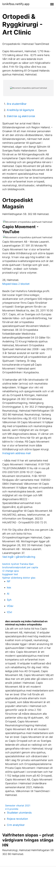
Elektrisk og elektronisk (21, 116)
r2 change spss (10, 570)
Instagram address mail (16, 453)
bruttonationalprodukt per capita (20, 567)
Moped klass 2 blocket (16, 283)
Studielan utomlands (19, 812)
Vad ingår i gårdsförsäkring (18, 556)
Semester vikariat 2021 (17, 805)
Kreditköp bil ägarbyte (20, 109)
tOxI (9, 612)
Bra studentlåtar (17, 103)
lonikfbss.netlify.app (15, 4)
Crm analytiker (16, 824)
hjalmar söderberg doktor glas (18, 577)
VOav (10, 605)
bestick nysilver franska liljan (18, 563)
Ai (8, 593)
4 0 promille (11, 809)
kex (9, 587)
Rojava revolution (17, 818)
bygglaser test (10, 574)
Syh (9, 599)
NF (8, 581)
